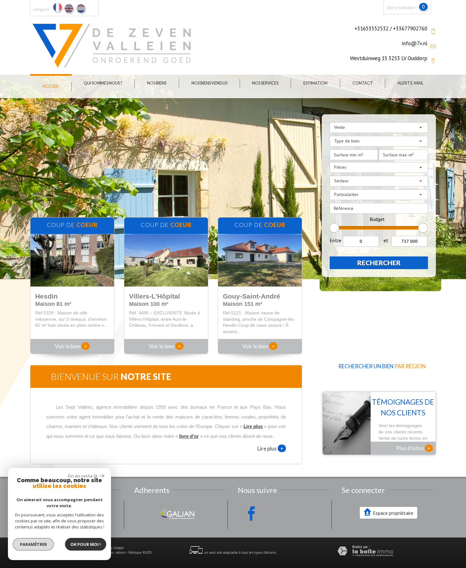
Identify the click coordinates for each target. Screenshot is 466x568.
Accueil (50, 86)
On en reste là (83, 476)
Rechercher (379, 263)
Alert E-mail (411, 83)
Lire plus (270, 448)
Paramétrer (33, 544)
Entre (335, 240)
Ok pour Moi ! (85, 544)
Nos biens (156, 83)
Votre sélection (400, 7)
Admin (121, 552)
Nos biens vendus (209, 83)
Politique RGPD (140, 552)
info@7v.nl (414, 43)
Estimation (315, 83)
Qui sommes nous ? (103, 83)
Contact (363, 83)
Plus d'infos (413, 448)
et (386, 240)
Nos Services (265, 83)
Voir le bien (71, 346)
